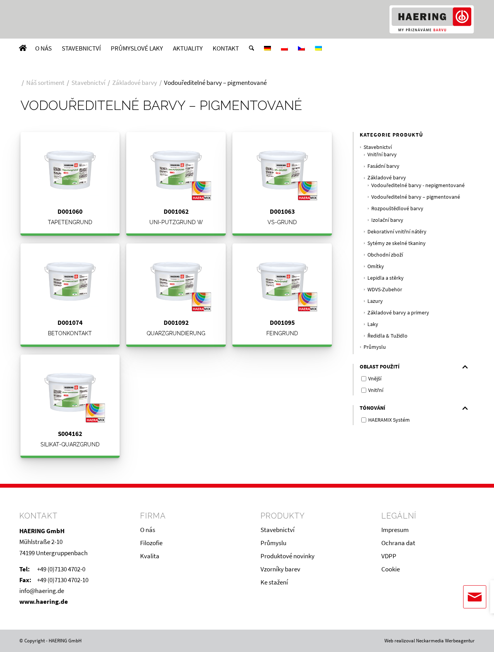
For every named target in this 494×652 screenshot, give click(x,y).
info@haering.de (41, 590)
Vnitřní (375, 390)
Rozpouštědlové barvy (397, 208)
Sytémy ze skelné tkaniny (396, 243)
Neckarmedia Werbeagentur (445, 640)
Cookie (390, 569)
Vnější (374, 378)
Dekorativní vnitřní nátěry (396, 231)
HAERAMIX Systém (389, 419)
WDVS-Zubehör (384, 289)
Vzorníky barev (280, 569)
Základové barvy (386, 177)
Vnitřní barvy (382, 154)
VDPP (388, 556)
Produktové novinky (288, 556)
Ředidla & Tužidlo (387, 336)
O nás (147, 529)
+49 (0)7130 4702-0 (61, 569)
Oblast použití (379, 367)
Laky (372, 324)
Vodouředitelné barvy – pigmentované (415, 197)
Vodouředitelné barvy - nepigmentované (418, 185)
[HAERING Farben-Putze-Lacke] (431, 19)
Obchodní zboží (385, 255)
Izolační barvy (387, 220)
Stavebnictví (378, 147)
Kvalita (149, 556)
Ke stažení (274, 582)
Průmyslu (375, 347)
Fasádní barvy (383, 166)
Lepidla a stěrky (385, 278)
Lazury (375, 301)
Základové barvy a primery (398, 312)
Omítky (375, 266)
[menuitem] (22, 48)
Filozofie (151, 543)
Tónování (372, 408)
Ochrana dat (398, 543)
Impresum (395, 529)
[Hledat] (251, 48)
